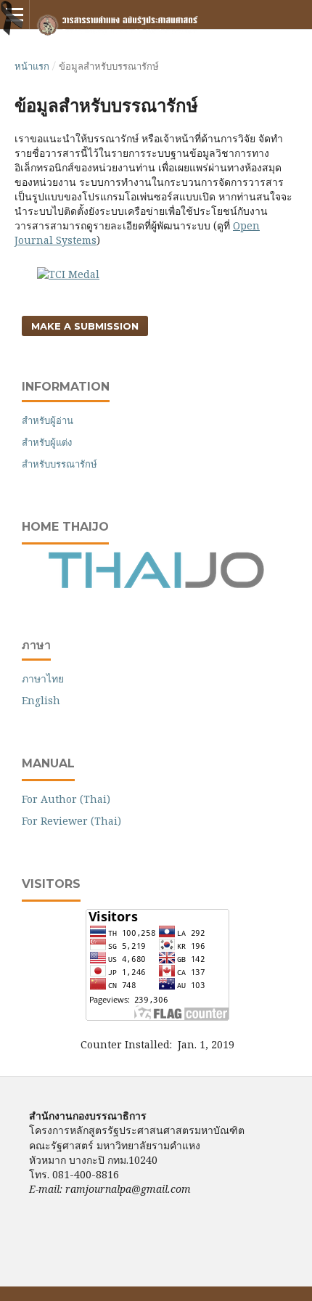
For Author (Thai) (66, 799)
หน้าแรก (32, 66)
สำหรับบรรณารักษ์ (59, 463)
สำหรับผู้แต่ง (47, 442)
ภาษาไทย (43, 678)
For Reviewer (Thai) (71, 821)
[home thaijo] (156, 585)
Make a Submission (85, 326)
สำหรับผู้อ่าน (47, 420)
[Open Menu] (14, 14)
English (41, 700)
